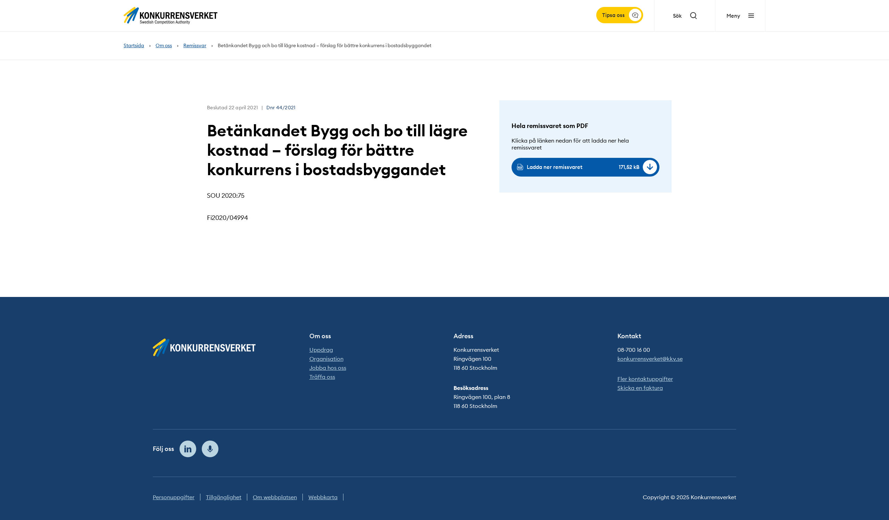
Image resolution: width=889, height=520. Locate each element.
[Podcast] (210, 449)
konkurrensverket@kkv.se (650, 358)
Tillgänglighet (223, 497)
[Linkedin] (188, 449)
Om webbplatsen (275, 497)
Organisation (326, 358)
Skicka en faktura (640, 387)
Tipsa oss (613, 15)
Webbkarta (323, 497)
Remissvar (194, 46)
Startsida (134, 46)
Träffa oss (322, 376)
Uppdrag (321, 349)
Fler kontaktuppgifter (645, 378)
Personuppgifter (173, 497)
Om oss (164, 46)
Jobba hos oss (327, 367)
